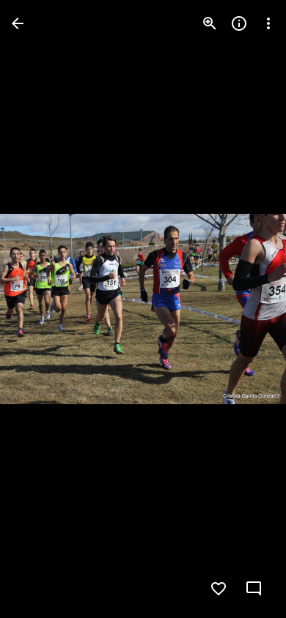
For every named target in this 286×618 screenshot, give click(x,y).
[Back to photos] (17, 23)
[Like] (218, 588)
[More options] (268, 23)
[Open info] (239, 23)
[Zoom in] (209, 23)
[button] (41, 309)
